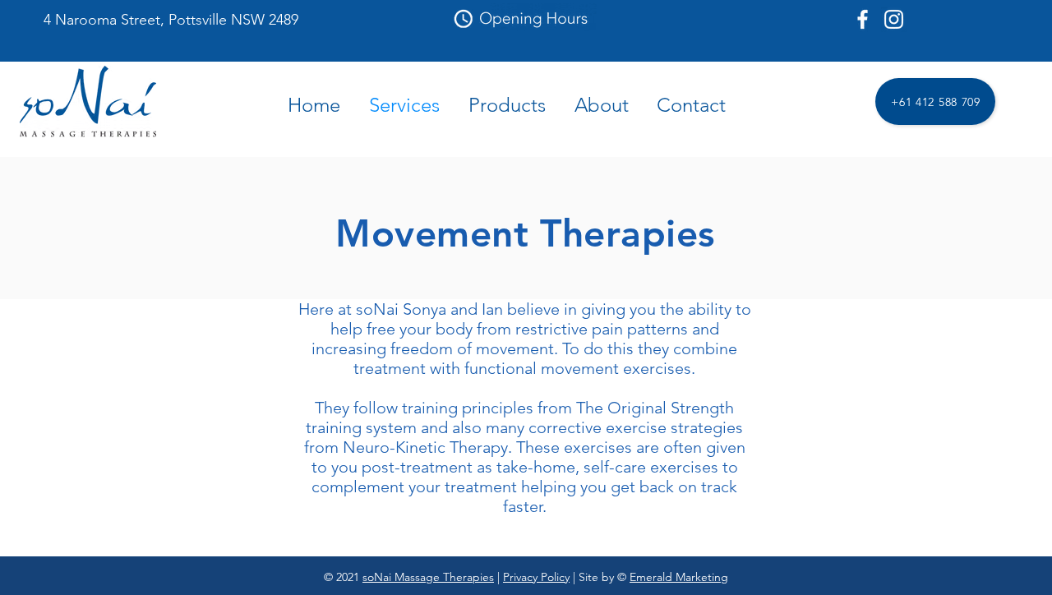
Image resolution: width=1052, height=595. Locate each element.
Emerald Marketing (679, 577)
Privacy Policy (536, 577)
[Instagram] (894, 19)
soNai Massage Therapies (428, 577)
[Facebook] (862, 19)
